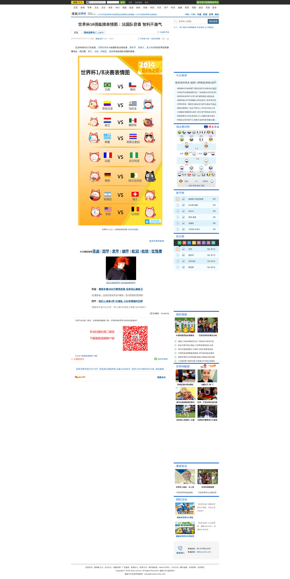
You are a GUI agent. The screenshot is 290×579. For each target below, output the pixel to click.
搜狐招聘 (117, 567)
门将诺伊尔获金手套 (206, 341)
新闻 (83, 8)
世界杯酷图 (183, 366)
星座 (214, 8)
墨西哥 (191, 255)
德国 (111, 51)
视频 (124, 8)
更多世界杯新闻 (156, 241)
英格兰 (141, 47)
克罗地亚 (192, 261)
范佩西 (191, 223)
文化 (96, 8)
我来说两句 (94, 32)
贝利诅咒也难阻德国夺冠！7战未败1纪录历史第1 (197, 92)
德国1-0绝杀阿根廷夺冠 (187, 341)
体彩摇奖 (160, 369)
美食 (208, 8)
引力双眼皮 (209, 27)
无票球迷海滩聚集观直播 (188, 353)
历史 (103, 8)
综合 (217, 14)
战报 (190, 186)
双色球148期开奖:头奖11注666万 (114, 369)
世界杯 (105, 47)
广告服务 (125, 567)
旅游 (201, 8)
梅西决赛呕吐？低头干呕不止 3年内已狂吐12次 (196, 108)
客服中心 (134, 567)
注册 (130, 2)
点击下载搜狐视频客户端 (86, 356)
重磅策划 (181, 466)
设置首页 (89, 567)
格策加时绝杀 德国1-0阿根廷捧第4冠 (194, 82)
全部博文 (201, 567)
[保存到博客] (163, 359)
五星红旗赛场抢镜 (205, 349)
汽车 (159, 8)
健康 (180, 8)
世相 (145, 8)
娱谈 (131, 8)
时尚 (173, 8)
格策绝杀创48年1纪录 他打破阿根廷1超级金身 (195, 96)
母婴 (194, 8)
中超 (199, 14)
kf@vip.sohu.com (204, 552)
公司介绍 (174, 567)
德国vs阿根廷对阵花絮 (206, 357)
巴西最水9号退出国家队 (205, 361)
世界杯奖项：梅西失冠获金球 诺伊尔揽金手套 (195, 104)
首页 (76, 8)
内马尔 (191, 211)
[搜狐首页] (78, 2)
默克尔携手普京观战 (186, 345)
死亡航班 (183, 27)
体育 (110, 8)
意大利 (150, 47)
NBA (117, 8)
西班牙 (133, 47)
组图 (202, 186)
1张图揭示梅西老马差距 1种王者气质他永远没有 (196, 112)
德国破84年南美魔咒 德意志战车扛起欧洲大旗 (195, 88)
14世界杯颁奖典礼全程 (204, 345)
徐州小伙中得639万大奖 (143, 369)
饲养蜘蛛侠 (191, 27)
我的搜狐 (138, 2)
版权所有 (171, 571)
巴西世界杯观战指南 (184, 492)
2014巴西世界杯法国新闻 (146, 14)
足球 (211, 14)
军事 (89, 8)
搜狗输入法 (98, 567)
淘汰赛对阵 (183, 126)
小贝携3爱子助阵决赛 (186, 361)
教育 (187, 8)
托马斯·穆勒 (193, 205)
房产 (166, 8)
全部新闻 (192, 567)
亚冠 (205, 14)
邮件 (146, 2)
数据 (198, 186)
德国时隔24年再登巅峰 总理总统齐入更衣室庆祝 (196, 100)
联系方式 (143, 567)
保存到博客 (155, 39)
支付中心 (108, 567)
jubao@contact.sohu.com (155, 574)
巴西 (100, 47)
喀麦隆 (191, 267)
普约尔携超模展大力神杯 (188, 349)
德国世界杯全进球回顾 (187, 357)
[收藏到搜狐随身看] (155, 359)
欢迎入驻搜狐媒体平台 (209, 2)
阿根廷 (104, 51)
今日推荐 (181, 75)
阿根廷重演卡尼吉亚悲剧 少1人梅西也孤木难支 (196, 116)
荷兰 (90, 51)
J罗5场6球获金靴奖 (206, 353)
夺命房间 (200, 27)
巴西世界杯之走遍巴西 (207, 492)
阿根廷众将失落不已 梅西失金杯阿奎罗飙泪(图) (196, 120)
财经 (138, 8)
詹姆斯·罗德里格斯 (195, 199)
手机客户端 (144, 39)
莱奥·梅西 (192, 217)
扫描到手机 (164, 32)
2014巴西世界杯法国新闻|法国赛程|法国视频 (116, 14)
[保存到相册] (133, 229)
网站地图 (183, 567)
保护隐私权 (153, 567)
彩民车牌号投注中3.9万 (87, 369)
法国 (96, 51)
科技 (152, 8)
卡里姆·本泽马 (194, 229)
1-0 (196, 181)
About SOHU (164, 567)
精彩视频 (181, 314)
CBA (193, 14)
